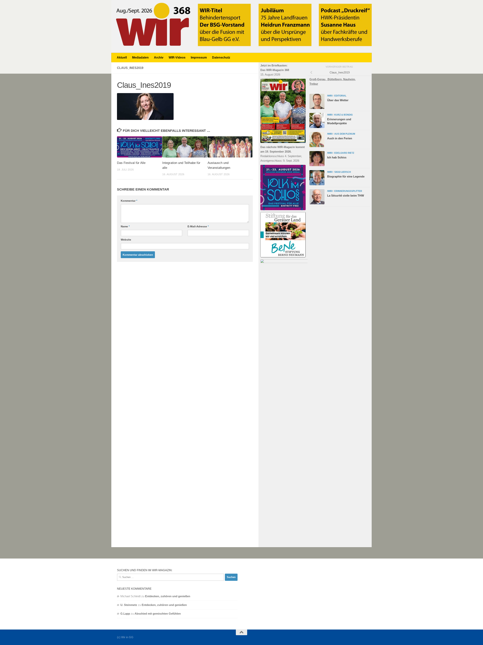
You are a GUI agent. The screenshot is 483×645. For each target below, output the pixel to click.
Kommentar (129, 200)
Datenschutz (221, 57)
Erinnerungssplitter (348, 191)
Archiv (158, 57)
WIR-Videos (177, 57)
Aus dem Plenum (344, 134)
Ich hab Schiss (336, 157)
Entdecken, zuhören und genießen (167, 596)
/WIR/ (330, 95)
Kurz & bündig (343, 114)
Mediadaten (140, 57)
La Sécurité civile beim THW (345, 195)
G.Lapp (125, 613)
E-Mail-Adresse (198, 226)
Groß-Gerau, (318, 79)
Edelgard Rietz (344, 153)
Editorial (340, 95)
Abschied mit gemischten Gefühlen (158, 613)
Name (125, 226)
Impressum (199, 57)
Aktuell (122, 57)
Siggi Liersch (342, 172)
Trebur (313, 83)
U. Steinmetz (128, 604)
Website (126, 239)
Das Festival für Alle (131, 163)
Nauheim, (349, 79)
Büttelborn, (335, 79)
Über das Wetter (337, 100)
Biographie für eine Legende (346, 176)
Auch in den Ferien (339, 138)
